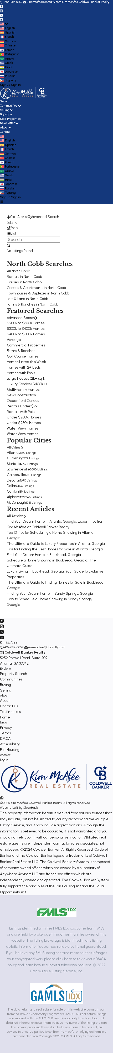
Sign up (5, 85)
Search (4, 101)
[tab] (56, 222)
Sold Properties (10, 119)
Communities (8, 105)
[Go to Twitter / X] (1, 15)
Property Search (13, 673)
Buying (4, 114)
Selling (4, 110)
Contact (5, 132)
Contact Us (9, 706)
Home (5, 717)
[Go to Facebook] (1, 6)
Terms (5, 733)
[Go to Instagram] (1, 10)
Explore (5, 668)
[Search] (8, 245)
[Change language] (4, 24)
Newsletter (7, 123)
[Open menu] (1, 201)
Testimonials (10, 711)
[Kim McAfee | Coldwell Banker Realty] (56, 792)
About (4, 127)
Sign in (15, 85)
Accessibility (10, 744)
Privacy (6, 727)
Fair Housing (9, 749)
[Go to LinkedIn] (1, 19)
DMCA (5, 738)
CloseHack (30, 807)
